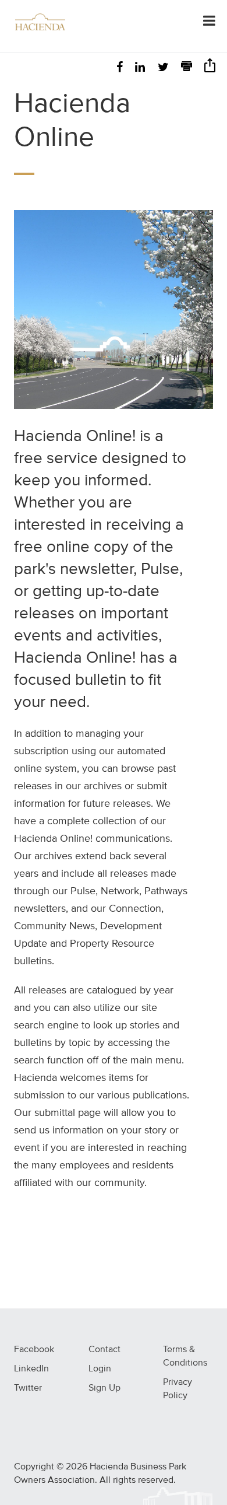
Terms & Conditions (185, 1356)
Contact (104, 1349)
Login (99, 1369)
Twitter (28, 1388)
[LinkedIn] (140, 68)
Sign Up (104, 1388)
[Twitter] (163, 68)
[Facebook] (119, 68)
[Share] (209, 69)
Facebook (34, 1349)
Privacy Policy (177, 1389)
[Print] (186, 68)
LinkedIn (31, 1369)
